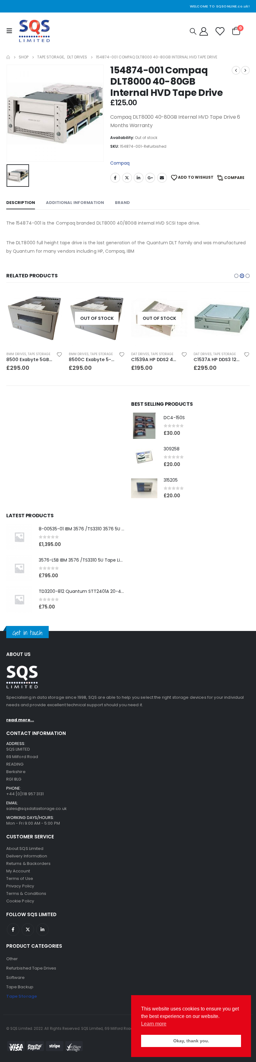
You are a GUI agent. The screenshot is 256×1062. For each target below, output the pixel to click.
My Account (18, 871)
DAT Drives (78, 354)
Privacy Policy (20, 886)
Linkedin (42, 929)
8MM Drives (16, 354)
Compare (234, 177)
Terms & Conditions (26, 893)
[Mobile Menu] (11, 31)
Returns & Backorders (28, 863)
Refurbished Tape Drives (31, 968)
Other (12, 959)
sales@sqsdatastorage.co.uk (36, 808)
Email (162, 178)
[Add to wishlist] (59, 354)
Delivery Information (26, 856)
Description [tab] (20, 203)
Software (15, 977)
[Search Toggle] (193, 31)
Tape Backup (19, 987)
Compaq (120, 163)
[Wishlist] (219, 31)
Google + (150, 178)
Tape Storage (39, 354)
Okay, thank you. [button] (191, 1040)
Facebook (115, 178)
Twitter (127, 178)
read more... (20, 720)
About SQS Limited (24, 848)
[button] (236, 276)
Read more (52, 300)
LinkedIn (139, 178)
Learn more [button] (153, 1023)
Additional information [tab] (75, 203)
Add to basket (177, 300)
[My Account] (204, 31)
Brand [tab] (122, 203)
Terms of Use (19, 878)
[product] (159, 318)
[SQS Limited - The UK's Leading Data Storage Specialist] (34, 31)
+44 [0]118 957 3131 (25, 794)
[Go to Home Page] (8, 57)
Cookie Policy (20, 901)
